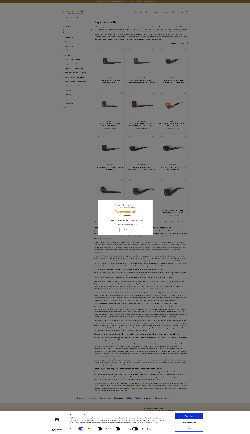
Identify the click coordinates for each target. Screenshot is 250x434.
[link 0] (57, 430)
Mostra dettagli (147, 429)
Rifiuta (189, 429)
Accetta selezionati (189, 422)
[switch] (99, 428)
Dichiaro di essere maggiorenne (127, 224)
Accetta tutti (189, 416)
